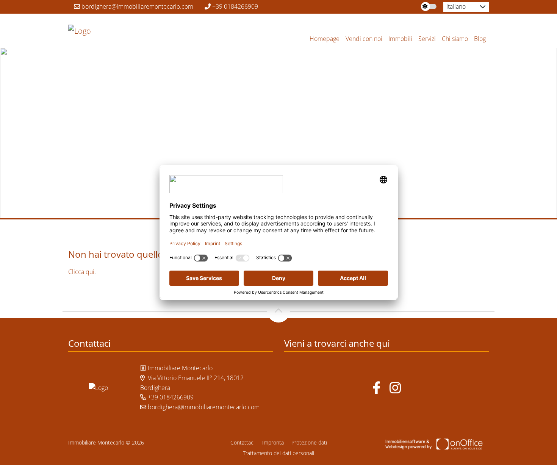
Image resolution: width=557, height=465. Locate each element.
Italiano (456, 6)
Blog (480, 38)
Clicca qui (81, 272)
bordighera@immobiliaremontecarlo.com (136, 6)
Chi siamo (455, 38)
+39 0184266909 (234, 6)
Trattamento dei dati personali (278, 453)
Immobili (400, 38)
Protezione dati (309, 442)
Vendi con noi (364, 38)
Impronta (273, 442)
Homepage (325, 38)
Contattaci (242, 442)
